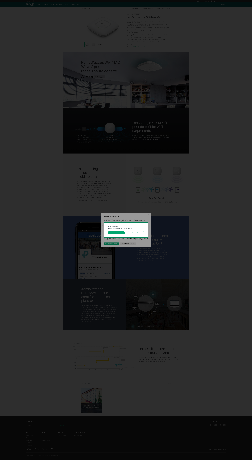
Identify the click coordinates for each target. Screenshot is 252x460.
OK (116, 233)
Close (146, 224)
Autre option (135, 233)
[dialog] (126, 230)
